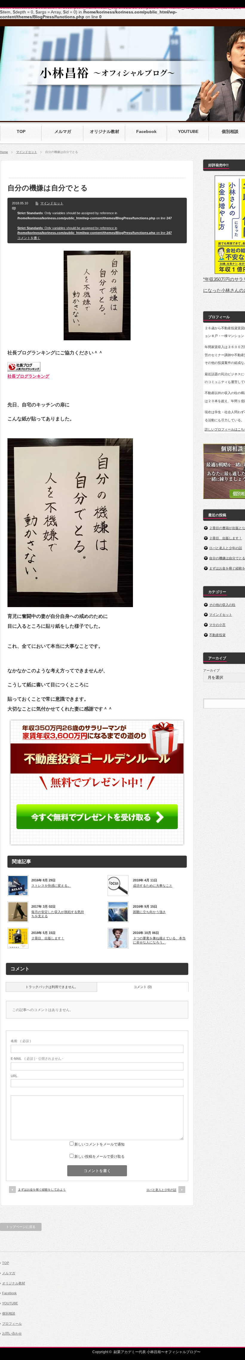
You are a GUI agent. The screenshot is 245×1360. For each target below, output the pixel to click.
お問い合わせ (12, 1333)
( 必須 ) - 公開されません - (37, 1058)
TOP (5, 1263)
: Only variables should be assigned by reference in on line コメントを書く (94, 233)
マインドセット (26, 152)
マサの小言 (217, 625)
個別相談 (8, 1313)
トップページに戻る (21, 1227)
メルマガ (8, 1273)
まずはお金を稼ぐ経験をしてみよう (42, 1189)
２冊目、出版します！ (47, 938)
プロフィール (12, 1323)
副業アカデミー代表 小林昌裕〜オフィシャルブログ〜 (157, 1352)
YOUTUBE (10, 1303)
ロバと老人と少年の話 (161, 1189)
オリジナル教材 (13, 1283)
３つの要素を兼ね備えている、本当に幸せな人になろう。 (159, 940)
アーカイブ (211, 670)
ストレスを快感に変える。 (51, 885)
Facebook (9, 1293)
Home (4, 152)
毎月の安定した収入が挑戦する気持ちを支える (57, 914)
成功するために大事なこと (152, 885)
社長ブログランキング (28, 376)
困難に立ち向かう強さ (149, 912)
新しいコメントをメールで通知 (99, 1144)
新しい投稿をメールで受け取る (99, 1156)
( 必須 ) (21, 1041)
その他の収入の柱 (222, 605)
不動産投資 (217, 635)
